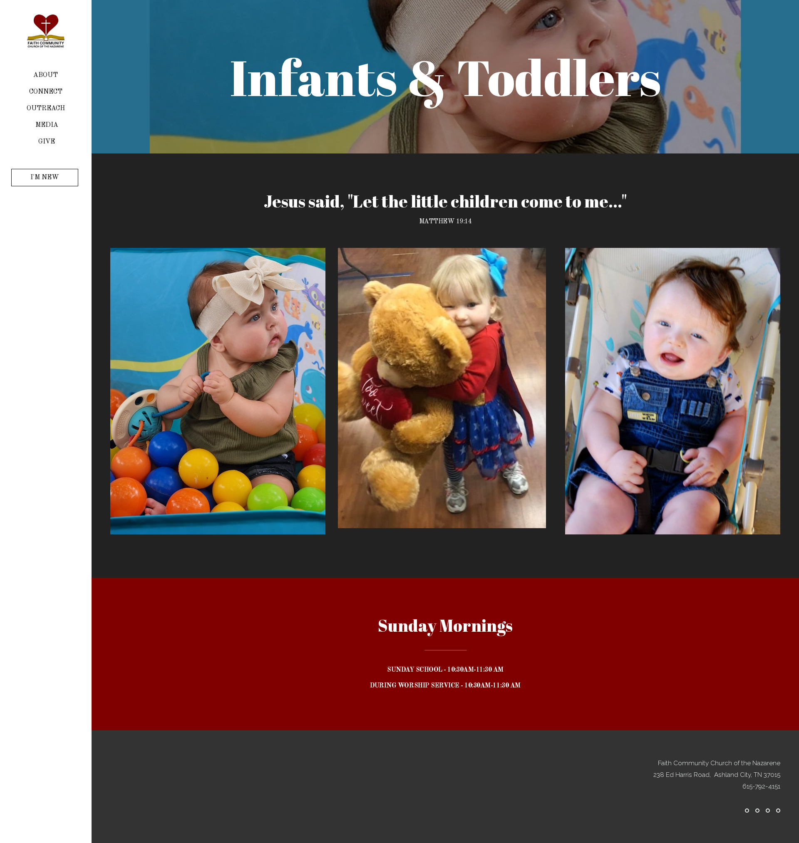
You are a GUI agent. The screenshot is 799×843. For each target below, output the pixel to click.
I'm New (44, 177)
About (46, 75)
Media (46, 125)
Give (46, 141)
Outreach (47, 108)
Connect (46, 92)
